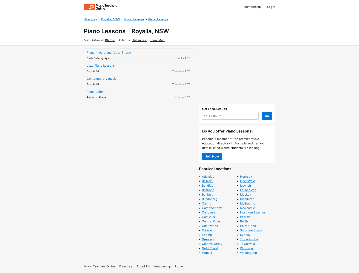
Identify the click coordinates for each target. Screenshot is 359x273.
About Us (143, 266)
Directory (90, 19)
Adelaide (208, 176)
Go (267, 116)
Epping (207, 235)
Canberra (208, 212)
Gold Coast (210, 248)
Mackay (245, 194)
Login (271, 7)
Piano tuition (96, 91)
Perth (244, 221)
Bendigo (208, 185)
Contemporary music (101, 78)
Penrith (245, 217)
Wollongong (248, 253)
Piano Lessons (158, 19)
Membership (252, 7)
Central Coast (212, 221)
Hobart (207, 253)
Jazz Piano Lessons (101, 65)
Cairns (206, 203)
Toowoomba (249, 239)
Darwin (207, 230)
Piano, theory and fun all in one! (109, 52)
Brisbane (208, 190)
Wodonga (247, 248)
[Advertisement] (237, 75)
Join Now (212, 156)
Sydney (245, 235)
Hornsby (246, 176)
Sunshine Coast (251, 230)
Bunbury (208, 194)
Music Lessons (134, 19)
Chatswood (210, 226)
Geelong (208, 239)
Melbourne (247, 203)
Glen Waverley (212, 244)
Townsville (247, 244)
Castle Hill (209, 217)
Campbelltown (212, 208)
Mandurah (247, 199)
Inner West (247, 181)
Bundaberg (209, 199)
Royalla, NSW (110, 19)
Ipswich (245, 185)
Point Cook (248, 226)
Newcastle (247, 208)
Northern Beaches (253, 212)
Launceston (248, 190)
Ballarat (207, 181)
